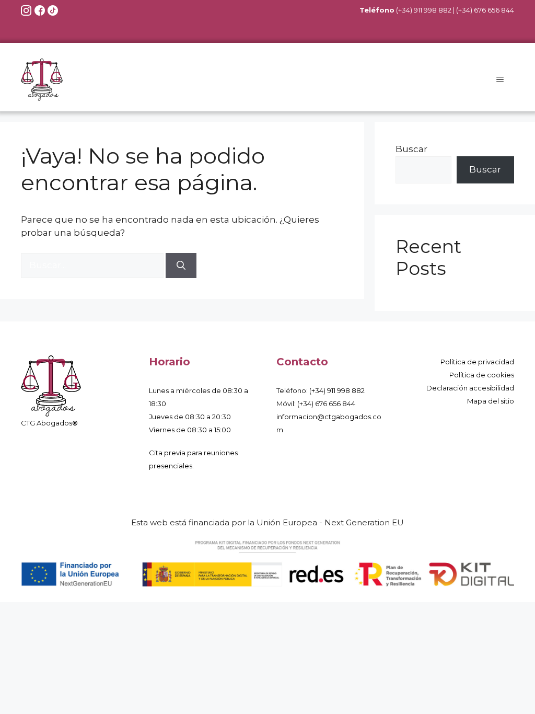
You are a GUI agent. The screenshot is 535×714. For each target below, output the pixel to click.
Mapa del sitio (490, 401)
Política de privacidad (477, 362)
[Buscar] (181, 265)
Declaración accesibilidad (470, 388)
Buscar (411, 149)
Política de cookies (481, 375)
